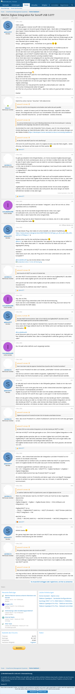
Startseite (5, 5)
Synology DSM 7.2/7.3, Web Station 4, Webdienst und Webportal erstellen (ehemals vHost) (56, 601)
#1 (72, 21)
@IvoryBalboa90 (21, 260)
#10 (72, 359)
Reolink (7, 601)
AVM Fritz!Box (9, 614)
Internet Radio (10, 617)
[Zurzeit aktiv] (8, 106)
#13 (72, 453)
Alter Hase (8, 624)
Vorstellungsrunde (10, 627)
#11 (72, 380)
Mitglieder (45, 5)
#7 (72, 295)
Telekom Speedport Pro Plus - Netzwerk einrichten (56, 606)
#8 (72, 312)
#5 (72, 227)
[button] (21, 5)
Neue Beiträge (5, 8)
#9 (72, 343)
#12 (72, 408)
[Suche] (72, 5)
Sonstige (7, 608)
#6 (72, 266)
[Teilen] (69, 22)
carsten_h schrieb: (22, 316)
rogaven (33, 642)
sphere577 (6, 18)
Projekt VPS (9, 604)
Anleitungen (16, 5)
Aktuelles (34, 5)
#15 (72, 527)
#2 (72, 97)
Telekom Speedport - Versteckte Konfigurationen (55, 598)
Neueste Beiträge (9, 592)
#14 (72, 486)
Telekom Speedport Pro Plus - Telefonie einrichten (55, 603)
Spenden (19, 648)
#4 (72, 201)
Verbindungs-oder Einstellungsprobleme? (19, 611)
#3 (72, 154)
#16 (72, 543)
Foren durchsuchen (16, 8)
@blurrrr (18, 241)
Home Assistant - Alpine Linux (49, 596)
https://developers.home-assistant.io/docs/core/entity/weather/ (50, 132)
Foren (26, 5)
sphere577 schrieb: (22, 104)
